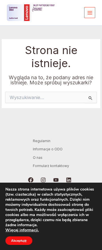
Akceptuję (19, 240)
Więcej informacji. (22, 230)
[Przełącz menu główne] (89, 12)
